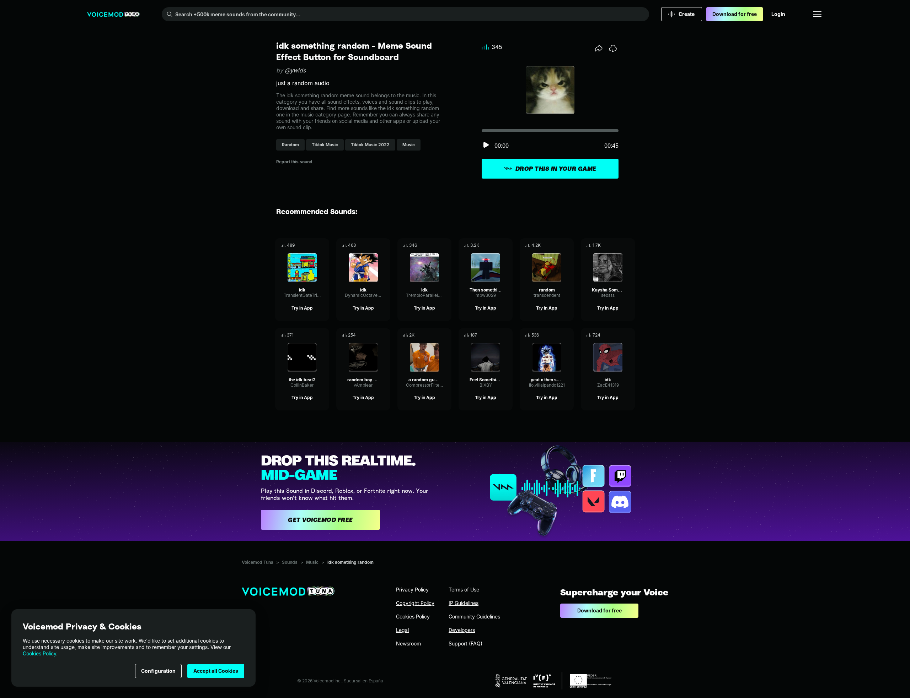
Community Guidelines (474, 617)
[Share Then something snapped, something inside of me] (497, 245)
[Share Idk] (436, 245)
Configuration (158, 671)
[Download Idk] (446, 245)
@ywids (295, 70)
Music (312, 562)
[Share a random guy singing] (436, 335)
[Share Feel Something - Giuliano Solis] (497, 335)
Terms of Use (464, 590)
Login (778, 14)
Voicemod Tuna (257, 562)
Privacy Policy (412, 590)
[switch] (486, 145)
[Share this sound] (598, 48)
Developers (462, 630)
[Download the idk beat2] (324, 335)
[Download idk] (324, 245)
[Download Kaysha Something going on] (629, 245)
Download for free (734, 14)
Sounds (290, 562)
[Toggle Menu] (817, 14)
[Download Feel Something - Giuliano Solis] (507, 335)
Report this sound (294, 161)
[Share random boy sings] (375, 335)
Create (687, 14)
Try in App (302, 308)
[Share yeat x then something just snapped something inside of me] (558, 335)
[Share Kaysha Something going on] (619, 245)
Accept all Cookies (215, 671)
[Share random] (558, 245)
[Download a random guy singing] (446, 335)
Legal (402, 630)
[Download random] (568, 245)
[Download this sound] (613, 48)
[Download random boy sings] (385, 335)
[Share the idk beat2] (314, 335)
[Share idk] (314, 245)
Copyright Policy (415, 603)
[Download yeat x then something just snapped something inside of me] (568, 335)
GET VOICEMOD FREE (320, 519)
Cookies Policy (39, 653)
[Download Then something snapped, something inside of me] (507, 245)
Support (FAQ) (465, 643)
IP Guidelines (463, 603)
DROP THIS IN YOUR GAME (555, 168)
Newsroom (408, 643)
